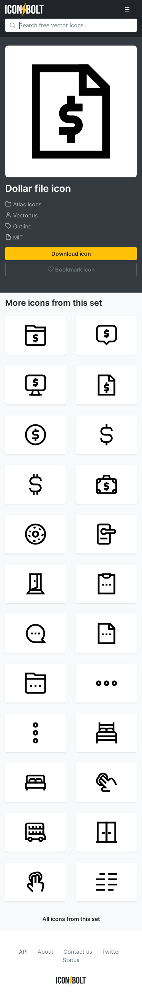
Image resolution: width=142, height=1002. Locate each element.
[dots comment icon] (35, 633)
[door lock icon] (106, 534)
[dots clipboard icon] (106, 583)
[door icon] (35, 583)
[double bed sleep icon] (106, 733)
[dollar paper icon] (106, 385)
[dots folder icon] (35, 683)
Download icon (71, 253)
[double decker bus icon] (35, 832)
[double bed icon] (35, 782)
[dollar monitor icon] (35, 385)
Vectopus (24, 215)
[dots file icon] (106, 633)
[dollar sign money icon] (106, 434)
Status (71, 959)
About (45, 951)
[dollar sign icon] (35, 484)
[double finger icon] (35, 882)
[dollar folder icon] (35, 335)
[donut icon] (35, 534)
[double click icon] (106, 782)
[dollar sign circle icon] (35, 434)
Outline (21, 226)
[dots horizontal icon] (106, 683)
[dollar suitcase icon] (106, 484)
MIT (17, 237)
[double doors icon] (106, 832)
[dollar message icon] (106, 335)
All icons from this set (71, 918)
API (23, 951)
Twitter (111, 951)
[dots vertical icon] (35, 733)
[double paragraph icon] (106, 882)
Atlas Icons (26, 204)
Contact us (77, 951)
